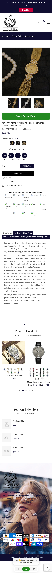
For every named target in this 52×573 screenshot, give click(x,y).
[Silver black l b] (40, 372)
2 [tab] (27, 324)
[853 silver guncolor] (11, 369)
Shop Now (26, 10)
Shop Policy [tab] (27, 233)
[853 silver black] (15, 369)
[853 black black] (22, 369)
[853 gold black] (15, 372)
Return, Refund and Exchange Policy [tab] (34, 237)
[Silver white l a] (30, 372)
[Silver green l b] (40, 375)
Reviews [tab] (18, 233)
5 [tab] (32, 390)
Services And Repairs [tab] (11, 237)
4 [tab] (29, 390)
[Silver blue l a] (30, 375)
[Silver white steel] (42, 379)
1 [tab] (24, 324)
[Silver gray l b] (47, 372)
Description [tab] (7, 233)
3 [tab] (26, 390)
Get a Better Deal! (26, 116)
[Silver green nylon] (44, 369)
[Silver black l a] (37, 372)
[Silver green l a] (37, 375)
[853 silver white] (8, 369)
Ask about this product (13, 186)
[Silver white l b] (33, 372)
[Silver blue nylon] (47, 369)
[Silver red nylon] (37, 369)
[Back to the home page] (2, 36)
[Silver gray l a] (44, 372)
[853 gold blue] (18, 372)
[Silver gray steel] (35, 379)
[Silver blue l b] (33, 375)
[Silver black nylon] (40, 369)
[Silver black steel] (38, 379)
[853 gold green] (11, 372)
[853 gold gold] (18, 369)
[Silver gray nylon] (33, 369)
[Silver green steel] (44, 375)
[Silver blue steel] (47, 375)
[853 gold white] (8, 372)
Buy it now (18, 173)
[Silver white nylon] (30, 369)
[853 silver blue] (5, 369)
